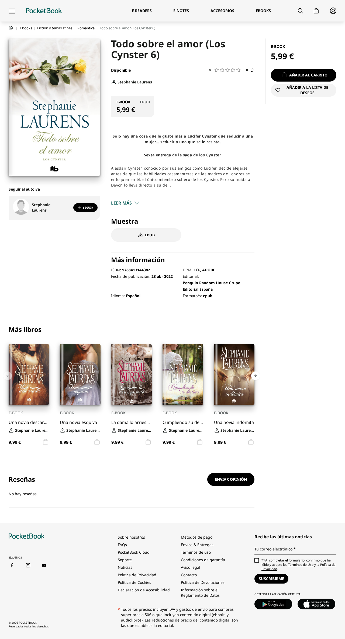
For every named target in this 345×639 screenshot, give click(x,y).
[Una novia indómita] (234, 374)
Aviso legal (190, 567)
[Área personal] (333, 11)
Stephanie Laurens (41, 207)
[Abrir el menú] (12, 11)
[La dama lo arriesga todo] (131, 374)
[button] (226, 70)
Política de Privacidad (137, 574)
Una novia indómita (234, 422)
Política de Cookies (134, 582)
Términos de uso (196, 552)
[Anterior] (7, 375)
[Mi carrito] (316, 11)
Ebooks (26, 28)
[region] (131, 386)
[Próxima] (255, 375)
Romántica (86, 28)
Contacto (189, 574)
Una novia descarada (29, 422)
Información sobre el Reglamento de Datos (200, 592)
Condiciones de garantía (203, 559)
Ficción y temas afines (54, 28)
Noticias (125, 567)
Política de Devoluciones (203, 582)
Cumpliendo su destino (183, 422)
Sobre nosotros (131, 537)
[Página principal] (44, 10)
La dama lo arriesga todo (131, 422)
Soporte (125, 559)
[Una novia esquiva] (80, 374)
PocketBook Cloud (134, 552)
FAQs (122, 544)
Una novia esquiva (78, 422)
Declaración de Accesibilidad (144, 589)
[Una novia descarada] (29, 374)
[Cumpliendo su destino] (183, 374)
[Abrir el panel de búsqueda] (300, 10)
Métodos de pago (196, 537)
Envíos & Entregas (197, 544)
